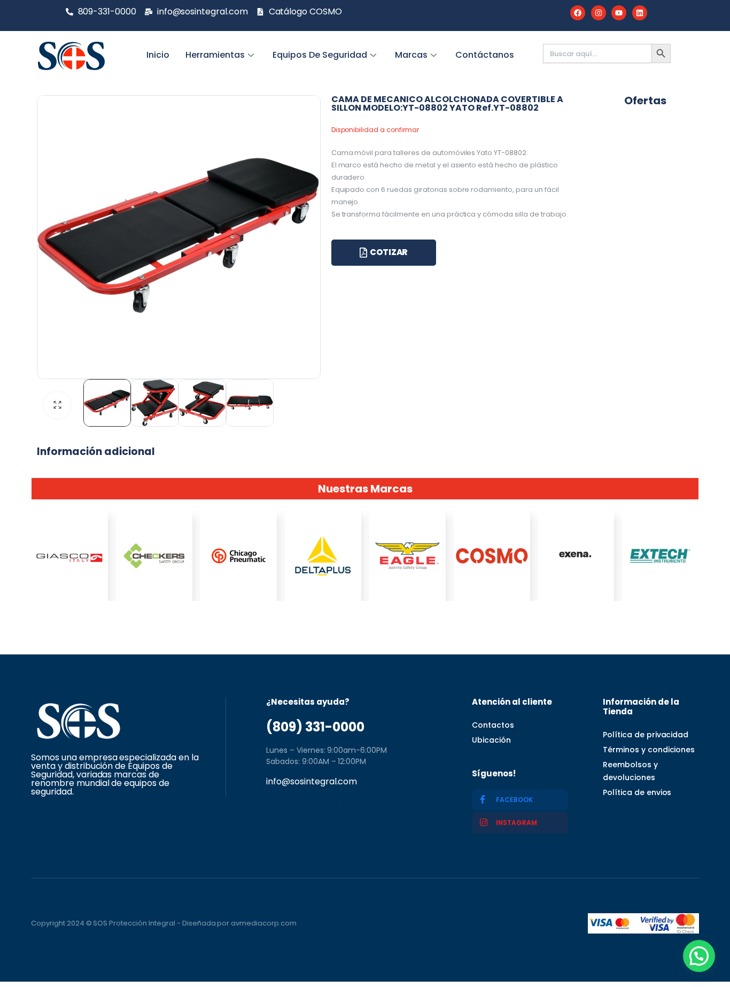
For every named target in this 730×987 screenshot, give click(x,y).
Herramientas (215, 55)
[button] (699, 956)
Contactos (493, 725)
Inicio (157, 55)
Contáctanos (484, 55)
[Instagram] (598, 12)
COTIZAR (389, 252)
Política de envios (637, 792)
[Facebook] (577, 12)
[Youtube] (618, 12)
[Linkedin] (639, 12)
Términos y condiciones (649, 749)
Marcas (411, 55)
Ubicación (491, 740)
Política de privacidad (645, 734)
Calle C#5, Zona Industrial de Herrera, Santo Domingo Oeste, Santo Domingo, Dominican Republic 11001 (347, 816)
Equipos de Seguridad (320, 55)
